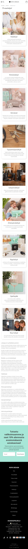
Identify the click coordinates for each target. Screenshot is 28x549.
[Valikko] (1, 2)
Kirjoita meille (15, 523)
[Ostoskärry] (26, 2)
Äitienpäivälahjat (14, 223)
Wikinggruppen (16, 547)
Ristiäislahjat (14, 75)
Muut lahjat (14, 333)
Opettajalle (14, 296)
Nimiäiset (14, 113)
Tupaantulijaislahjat (14, 149)
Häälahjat (14, 36)
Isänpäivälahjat (14, 187)
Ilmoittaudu (20, 454)
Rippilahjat (14, 259)
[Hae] (3, 2)
